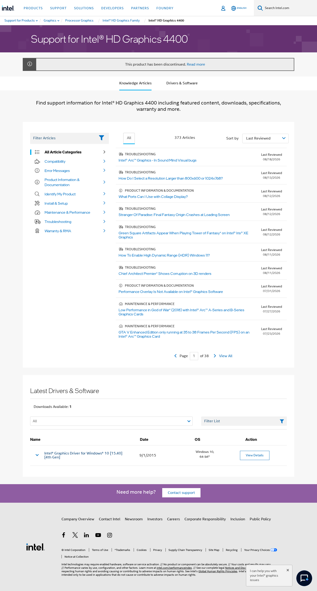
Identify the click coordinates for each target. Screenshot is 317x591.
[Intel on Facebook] (64, 536)
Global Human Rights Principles (217, 571)
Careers (173, 519)
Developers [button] (112, 8)
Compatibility (55, 161)
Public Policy (260, 519)
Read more (196, 64)
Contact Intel (109, 519)
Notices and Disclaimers (240, 567)
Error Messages (57, 170)
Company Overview (77, 519)
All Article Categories (63, 152)
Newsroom (134, 519)
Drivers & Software (182, 83)
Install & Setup (56, 203)
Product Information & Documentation (62, 182)
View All (225, 356)
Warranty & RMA (58, 231)
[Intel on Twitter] (75, 536)
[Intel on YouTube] (98, 536)
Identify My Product (60, 194)
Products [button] (33, 8)
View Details (255, 455)
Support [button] (58, 8)
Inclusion (237, 519)
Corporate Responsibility (205, 519)
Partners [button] (140, 8)
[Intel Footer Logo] (35, 546)
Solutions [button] (84, 8)
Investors (154, 519)
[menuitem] (50, 20)
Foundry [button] (165, 8)
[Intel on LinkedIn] (87, 536)
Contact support (181, 492)
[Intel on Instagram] (109, 536)
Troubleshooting (58, 221)
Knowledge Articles (135, 83)
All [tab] (129, 138)
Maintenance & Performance (67, 212)
